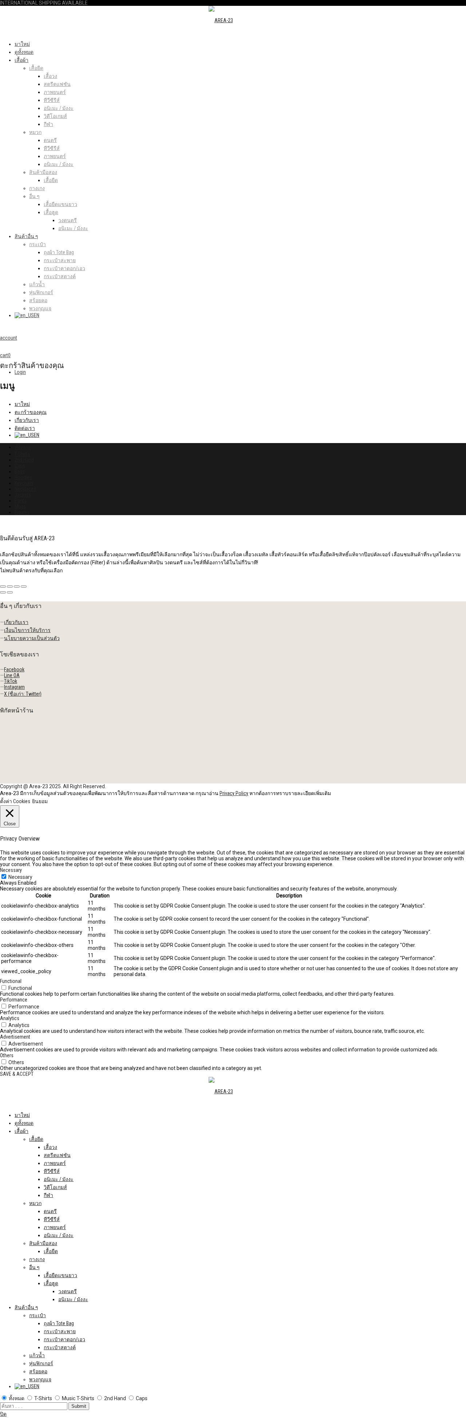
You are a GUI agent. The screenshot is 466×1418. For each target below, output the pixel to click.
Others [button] (6, 1055)
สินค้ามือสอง (43, 172)
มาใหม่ (22, 44)
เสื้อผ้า (21, 60)
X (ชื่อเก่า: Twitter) (23, 694)
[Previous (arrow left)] (3, 592)
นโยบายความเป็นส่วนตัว (32, 638)
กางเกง (37, 188)
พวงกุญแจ (40, 308)
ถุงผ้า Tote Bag (59, 252)
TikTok (10, 681)
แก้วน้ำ (37, 284)
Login (20, 372)
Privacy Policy (234, 793)
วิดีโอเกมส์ (55, 116)
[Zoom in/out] (24, 586)
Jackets (23, 495)
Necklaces (25, 489)
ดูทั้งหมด (24, 52)
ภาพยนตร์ (55, 92)
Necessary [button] (11, 870)
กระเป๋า (37, 244)
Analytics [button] (9, 1018)
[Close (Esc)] (3, 586)
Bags (20, 471)
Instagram (14, 687)
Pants (21, 500)
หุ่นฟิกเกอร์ (41, 292)
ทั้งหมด (22, 447)
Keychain (24, 483)
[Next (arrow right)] (10, 592)
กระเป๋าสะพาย (60, 260)
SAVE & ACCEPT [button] (16, 1074)
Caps (20, 466)
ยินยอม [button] (40, 801)
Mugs (20, 506)
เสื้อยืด (36, 68)
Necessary (20, 877)
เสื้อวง (50, 76)
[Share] (10, 586)
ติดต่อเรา (25, 428)
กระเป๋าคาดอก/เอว (64, 268)
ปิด (3, 1414)
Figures (22, 512)
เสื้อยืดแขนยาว (60, 204)
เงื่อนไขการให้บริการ (27, 630)
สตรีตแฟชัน (57, 84)
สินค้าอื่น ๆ (26, 236)
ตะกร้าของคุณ (31, 412)
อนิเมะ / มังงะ (59, 108)
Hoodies (23, 477)
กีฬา (48, 124)
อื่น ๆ (34, 196)
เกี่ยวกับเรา (27, 420)
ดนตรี (50, 140)
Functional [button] (10, 981)
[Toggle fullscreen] (17, 586)
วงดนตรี (67, 220)
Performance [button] (13, 1000)
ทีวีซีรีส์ (52, 100)
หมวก (35, 132)
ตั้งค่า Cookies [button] (15, 801)
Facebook (14, 669)
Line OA (12, 675)
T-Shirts (22, 454)
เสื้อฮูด (51, 212)
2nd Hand (24, 460)
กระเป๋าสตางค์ (60, 276)
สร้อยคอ (38, 300)
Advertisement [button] (15, 1037)
